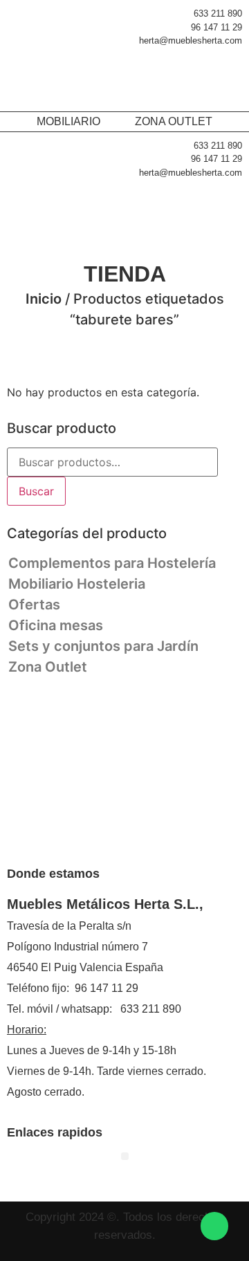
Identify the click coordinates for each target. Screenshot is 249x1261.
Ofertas (34, 604)
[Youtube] (202, 840)
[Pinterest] (78, 840)
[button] (224, 78)
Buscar (36, 491)
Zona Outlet (47, 667)
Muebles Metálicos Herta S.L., (105, 904)
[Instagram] (109, 840)
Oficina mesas (55, 625)
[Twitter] (140, 840)
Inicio (44, 299)
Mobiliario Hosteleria (76, 584)
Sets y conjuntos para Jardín (103, 646)
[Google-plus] (171, 840)
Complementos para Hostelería (112, 563)
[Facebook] (47, 840)
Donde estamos (53, 874)
